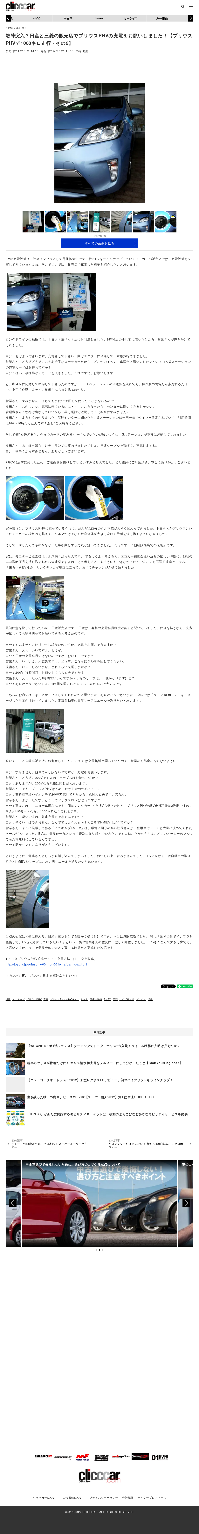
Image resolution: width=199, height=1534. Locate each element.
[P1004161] (35, 498)
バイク (37, 18)
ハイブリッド (126, 999)
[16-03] (35, 730)
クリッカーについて (46, 1497)
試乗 (150, 999)
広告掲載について (74, 1497)
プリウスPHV (34, 999)
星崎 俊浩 (82, 51)
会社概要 (128, 1497)
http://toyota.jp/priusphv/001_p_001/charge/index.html (46, 964)
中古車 (68, 18)
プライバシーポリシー (103, 1497)
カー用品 (162, 18)
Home (99, 18)
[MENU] (191, 6)
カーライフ (131, 18)
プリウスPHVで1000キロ (64, 999)
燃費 (8, 999)
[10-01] (73, 301)
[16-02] (35, 597)
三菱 (115, 999)
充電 (45, 999)
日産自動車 (96, 999)
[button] (190, 18)
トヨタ (84, 999)
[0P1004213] (28, 301)
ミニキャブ (18, 999)
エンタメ (21, 27)
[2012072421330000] (27, 898)
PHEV (107, 999)
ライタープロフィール (151, 1497)
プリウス (141, 999)
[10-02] (94, 498)
